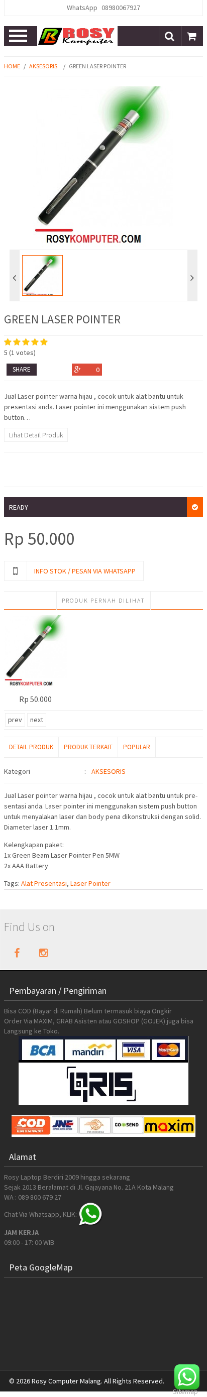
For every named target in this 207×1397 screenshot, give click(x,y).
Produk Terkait (88, 747)
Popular (136, 747)
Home (12, 66)
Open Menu (19, 36)
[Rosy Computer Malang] (77, 36)
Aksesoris (43, 66)
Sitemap (185, 1391)
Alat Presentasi (44, 883)
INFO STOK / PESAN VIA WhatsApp (85, 570)
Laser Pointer (90, 883)
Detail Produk (31, 747)
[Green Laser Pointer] (35, 651)
